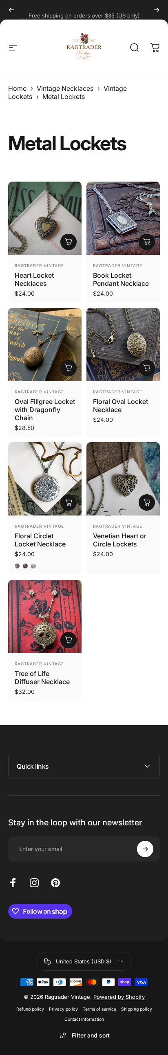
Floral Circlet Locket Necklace (40, 540)
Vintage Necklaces (65, 88)
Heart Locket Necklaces (34, 279)
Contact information (84, 1019)
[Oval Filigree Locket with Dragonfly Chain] (45, 344)
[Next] (157, 10)
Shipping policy (136, 1009)
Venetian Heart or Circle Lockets (119, 540)
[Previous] (11, 10)
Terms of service (99, 1009)
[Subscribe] (145, 849)
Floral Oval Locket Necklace (120, 405)
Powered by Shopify (119, 997)
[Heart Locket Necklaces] (45, 218)
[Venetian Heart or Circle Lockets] (123, 478)
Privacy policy (63, 1009)
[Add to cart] (68, 368)
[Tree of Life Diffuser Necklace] (45, 616)
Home (17, 88)
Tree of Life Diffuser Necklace (42, 677)
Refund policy (30, 1009)
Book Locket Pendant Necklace (121, 279)
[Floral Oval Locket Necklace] (123, 344)
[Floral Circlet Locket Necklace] (45, 478)
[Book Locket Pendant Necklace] (123, 218)
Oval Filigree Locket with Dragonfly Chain (45, 409)
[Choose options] (68, 242)
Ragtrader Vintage (39, 265)
